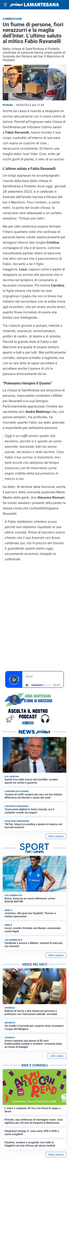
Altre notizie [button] (55, 836)
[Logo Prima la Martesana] (34, 4)
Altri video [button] (57, 1056)
